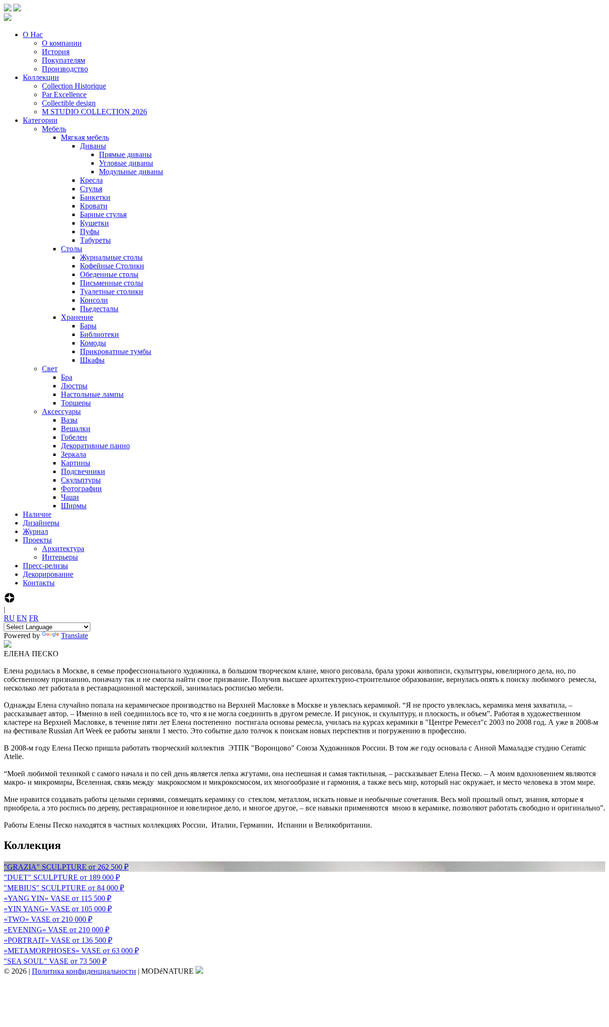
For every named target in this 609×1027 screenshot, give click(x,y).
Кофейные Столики (112, 266)
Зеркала (73, 454)
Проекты (37, 540)
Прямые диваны (125, 154)
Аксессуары (61, 411)
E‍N (22, 618)
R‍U (9, 618)
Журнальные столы (111, 257)
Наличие (37, 514)
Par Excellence (64, 94)
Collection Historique (74, 86)
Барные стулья (103, 214)
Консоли (94, 300)
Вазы (69, 420)
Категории (40, 120)
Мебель (54, 129)
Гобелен (74, 437)
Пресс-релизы (45, 566)
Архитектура (63, 548)
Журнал (35, 531)
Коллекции (41, 77)
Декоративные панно (95, 446)
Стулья (91, 189)
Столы (71, 249)
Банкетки (95, 197)
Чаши (70, 497)
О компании (62, 43)
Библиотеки (99, 334)
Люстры (74, 386)
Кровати (94, 206)
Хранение (77, 317)
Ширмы (74, 506)
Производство (65, 69)
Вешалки (75, 429)
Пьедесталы (99, 309)
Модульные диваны (131, 172)
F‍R (34, 618)
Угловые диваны (126, 163)
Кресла (91, 180)
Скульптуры (81, 480)
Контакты (39, 583)
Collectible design (69, 103)
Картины (75, 463)
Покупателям (63, 60)
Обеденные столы (109, 274)
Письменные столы (111, 283)
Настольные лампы (92, 394)
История (55, 52)
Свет (50, 369)
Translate (74, 636)
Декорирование (48, 574)
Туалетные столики (111, 291)
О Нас (33, 34)
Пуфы (89, 231)
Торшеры (76, 403)
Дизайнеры (41, 523)
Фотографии (81, 488)
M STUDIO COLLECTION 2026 (94, 112)
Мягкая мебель (85, 137)
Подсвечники (83, 471)
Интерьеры (60, 557)
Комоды (93, 343)
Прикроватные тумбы (115, 351)
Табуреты (95, 240)
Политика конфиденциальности (84, 971)
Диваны (93, 146)
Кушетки (94, 223)
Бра (66, 377)
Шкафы (92, 360)
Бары (88, 326)
